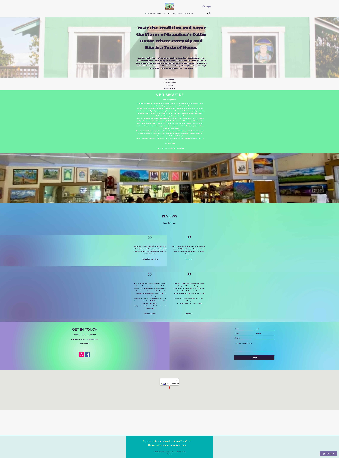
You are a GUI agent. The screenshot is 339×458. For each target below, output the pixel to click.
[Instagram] (81, 354)
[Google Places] (207, 13)
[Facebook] (87, 354)
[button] (210, 13)
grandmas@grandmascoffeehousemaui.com (84, 339)
